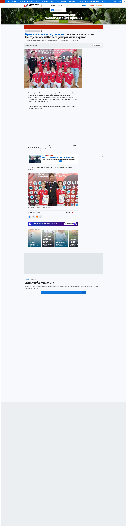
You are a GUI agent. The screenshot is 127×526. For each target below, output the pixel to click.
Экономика (45, 1)
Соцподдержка (71, 1)
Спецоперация (21, 1)
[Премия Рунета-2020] (44, 5)
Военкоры (45, 26)
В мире (51, 1)
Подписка (99, 5)
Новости (33, 26)
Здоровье (63, 1)
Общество (37, 1)
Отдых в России (66, 26)
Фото (9, 1)
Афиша (92, 26)
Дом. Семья (27, 279)
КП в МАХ (60, 26)
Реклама (91, 5)
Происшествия (100, 1)
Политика (30, 1)
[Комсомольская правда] (31, 5)
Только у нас (39, 26)
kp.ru (75, 212)
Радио (84, 5)
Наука (79, 1)
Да (52, 10)
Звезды (57, 1)
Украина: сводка (53, 26)
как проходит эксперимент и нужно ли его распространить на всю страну (58, 159)
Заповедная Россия (76, 26)
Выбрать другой (58, 10)
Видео (14, 1)
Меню (2, 1)
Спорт (84, 1)
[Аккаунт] (124, 1)
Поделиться (98, 45)
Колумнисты (91, 1)
